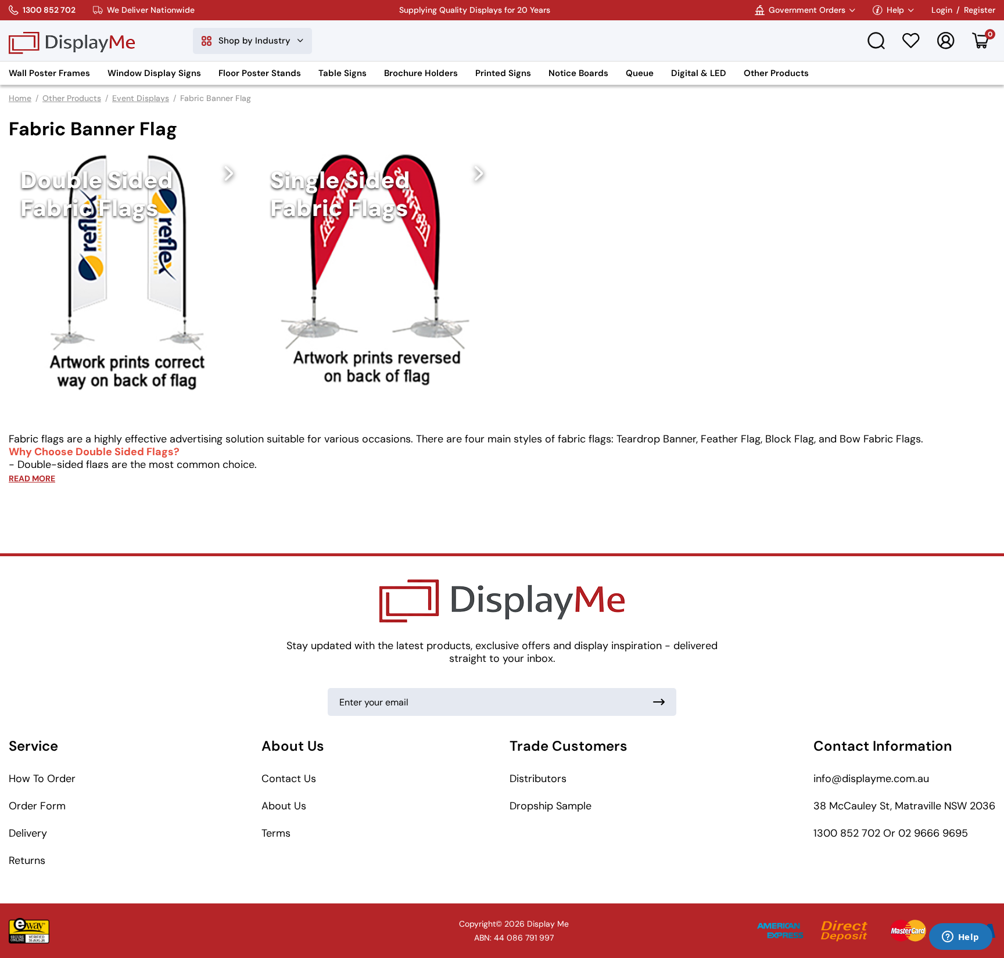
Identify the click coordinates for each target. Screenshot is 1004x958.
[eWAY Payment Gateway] (29, 930)
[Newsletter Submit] (659, 702)
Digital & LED (698, 73)
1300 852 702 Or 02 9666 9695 (890, 833)
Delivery (28, 833)
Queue (640, 73)
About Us (283, 806)
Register (979, 10)
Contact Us (288, 779)
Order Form (37, 806)
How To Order (42, 779)
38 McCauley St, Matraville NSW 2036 (904, 806)
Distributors (538, 779)
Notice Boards (578, 73)
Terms (276, 833)
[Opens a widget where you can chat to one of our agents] (960, 937)
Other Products (776, 73)
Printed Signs (503, 73)
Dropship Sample (550, 806)
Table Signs (342, 73)
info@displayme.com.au (871, 779)
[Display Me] (72, 40)
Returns (27, 860)
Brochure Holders (421, 73)
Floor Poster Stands (259, 73)
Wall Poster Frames (49, 73)
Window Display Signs (154, 73)
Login (941, 10)
